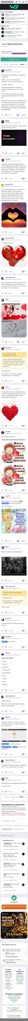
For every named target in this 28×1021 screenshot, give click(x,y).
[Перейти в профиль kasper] (2, 121)
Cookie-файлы (14, 1009)
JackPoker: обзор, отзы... (18, 21)
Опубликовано (13, 71)
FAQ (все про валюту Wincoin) (14, 997)
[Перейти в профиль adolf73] (2, 497)
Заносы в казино (19, 977)
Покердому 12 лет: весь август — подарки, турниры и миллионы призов (13, 951)
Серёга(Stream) (7, 355)
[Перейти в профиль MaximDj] (2, 160)
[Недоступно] (14, 734)
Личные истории (19, 976)
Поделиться (7, 829)
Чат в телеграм (19, 983)
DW (21, 1011)
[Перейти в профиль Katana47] (2, 619)
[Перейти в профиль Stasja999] (2, 70)
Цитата (11, 115)
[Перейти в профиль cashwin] (23, 844)
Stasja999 (18, 592)
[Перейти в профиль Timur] (2, 300)
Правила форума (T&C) (14, 998)
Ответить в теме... (9, 821)
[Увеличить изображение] (14, 215)
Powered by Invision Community (14, 1017)
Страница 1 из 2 (14, 64)
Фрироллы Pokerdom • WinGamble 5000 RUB (13, 907)
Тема (8, 1008)
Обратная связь (14, 1000)
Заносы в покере (20, 979)
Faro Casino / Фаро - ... (19, 32)
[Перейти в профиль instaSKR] (2, 432)
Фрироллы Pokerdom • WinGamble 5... (15, 18)
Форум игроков (19, 974)
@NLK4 (15, 746)
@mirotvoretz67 (6, 746)
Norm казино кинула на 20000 (13, 35)
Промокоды (8, 983)
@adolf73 (4, 641)
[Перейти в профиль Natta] (23, 854)
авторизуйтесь (10, 809)
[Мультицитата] (2, 115)
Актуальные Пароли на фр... (17, 14)
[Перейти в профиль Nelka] (2, 547)
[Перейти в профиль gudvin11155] (2, 185)
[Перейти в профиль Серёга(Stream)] (2, 278)
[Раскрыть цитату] (3, 354)
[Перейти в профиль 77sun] (2, 387)
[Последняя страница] (26, 64)
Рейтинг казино (8, 973)
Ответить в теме (14, 59)
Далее (22, 64)
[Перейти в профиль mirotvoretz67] (2, 238)
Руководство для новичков (14, 995)
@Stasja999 (5, 503)
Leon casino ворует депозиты (13, 28)
